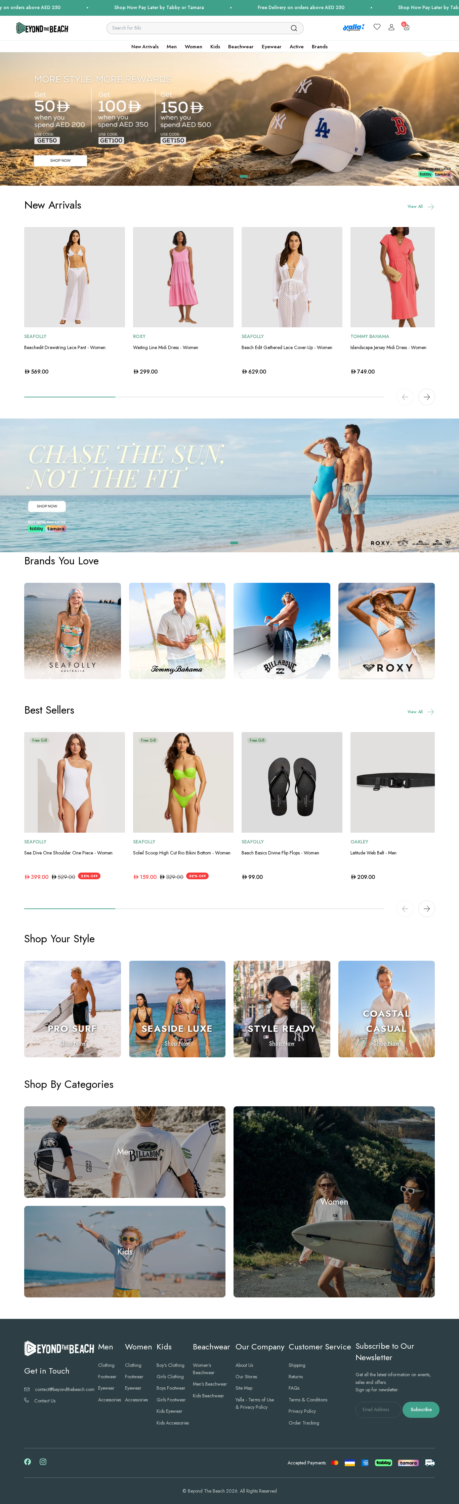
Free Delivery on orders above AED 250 (208, 7)
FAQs (294, 1388)
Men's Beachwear (210, 1384)
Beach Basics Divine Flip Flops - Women (280, 852)
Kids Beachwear (208, 1395)
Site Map (244, 1388)
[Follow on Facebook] (27, 1463)
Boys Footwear (171, 1388)
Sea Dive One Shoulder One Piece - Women (68, 852)
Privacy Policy (302, 1411)
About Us (244, 1365)
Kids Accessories (173, 1422)
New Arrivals (145, 46)
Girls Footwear (171, 1399)
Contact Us (44, 1400)
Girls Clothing (170, 1376)
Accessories (109, 1399)
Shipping (297, 1365)
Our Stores (246, 1376)
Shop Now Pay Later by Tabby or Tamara (66, 7)
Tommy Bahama (369, 336)
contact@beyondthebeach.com (64, 1389)
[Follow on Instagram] (43, 1464)
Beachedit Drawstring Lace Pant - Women (65, 347)
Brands (320, 46)
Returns (296, 1376)
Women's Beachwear (204, 1369)
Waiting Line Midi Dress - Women (165, 347)
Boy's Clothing (170, 1365)
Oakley (359, 841)
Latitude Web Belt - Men (373, 852)
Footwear (107, 1376)
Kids (215, 46)
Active (297, 46)
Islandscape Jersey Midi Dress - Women (388, 347)
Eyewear (272, 46)
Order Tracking (304, 1422)
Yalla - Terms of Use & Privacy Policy (255, 1403)
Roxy (139, 336)
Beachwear (241, 46)
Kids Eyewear (169, 1411)
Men (172, 46)
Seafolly (35, 336)
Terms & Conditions (308, 1399)
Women (193, 46)
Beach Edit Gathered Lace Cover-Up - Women (287, 347)
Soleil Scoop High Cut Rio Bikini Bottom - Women (182, 852)
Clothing (106, 1365)
